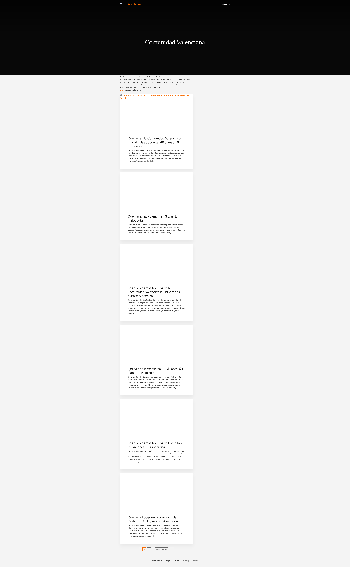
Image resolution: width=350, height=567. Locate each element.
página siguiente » (161, 549)
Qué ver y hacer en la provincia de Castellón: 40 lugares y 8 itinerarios (153, 519)
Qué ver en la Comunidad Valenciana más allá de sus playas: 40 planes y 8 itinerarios (154, 142)
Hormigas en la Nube (191, 561)
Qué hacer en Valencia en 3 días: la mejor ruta (152, 218)
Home (122, 90)
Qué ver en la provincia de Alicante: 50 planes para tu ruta (155, 371)
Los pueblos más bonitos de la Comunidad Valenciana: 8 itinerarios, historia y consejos (154, 292)
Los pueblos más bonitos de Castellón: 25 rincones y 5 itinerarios (155, 445)
